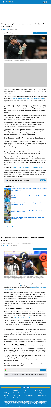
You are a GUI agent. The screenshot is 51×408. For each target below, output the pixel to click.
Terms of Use (7, 395)
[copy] (12, 33)
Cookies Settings (17, 397)
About (5, 390)
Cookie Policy (16, 395)
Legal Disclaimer (28, 395)
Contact (26, 390)
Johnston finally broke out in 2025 (22, 317)
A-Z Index (6, 397)
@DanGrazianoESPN (37, 124)
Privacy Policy (38, 393)
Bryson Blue (6, 245)
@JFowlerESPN (26, 124)
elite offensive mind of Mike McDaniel (16, 331)
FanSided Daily (17, 393)
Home (5, 226)
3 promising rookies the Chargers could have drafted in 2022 (27, 167)
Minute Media (10, 401)
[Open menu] (3, 2)
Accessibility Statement (41, 395)
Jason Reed (6, 29)
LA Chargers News (12, 226)
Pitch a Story (27, 393)
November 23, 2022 (30, 126)
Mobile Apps (7, 393)
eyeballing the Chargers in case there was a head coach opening (27, 98)
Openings (15, 390)
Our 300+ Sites (38, 390)
